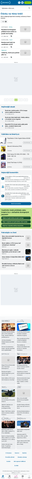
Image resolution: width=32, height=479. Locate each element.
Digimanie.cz (5, 258)
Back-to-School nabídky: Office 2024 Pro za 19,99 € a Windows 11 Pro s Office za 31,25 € (8, 438)
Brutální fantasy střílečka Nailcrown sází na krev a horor (13, 264)
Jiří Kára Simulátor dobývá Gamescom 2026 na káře (8, 342)
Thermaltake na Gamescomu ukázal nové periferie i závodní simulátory (23, 347)
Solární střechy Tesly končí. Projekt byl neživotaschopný (7, 446)
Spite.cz (4, 246)
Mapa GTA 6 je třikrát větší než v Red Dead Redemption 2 (8, 366)
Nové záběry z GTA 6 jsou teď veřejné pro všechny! (11, 244)
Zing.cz (4, 240)
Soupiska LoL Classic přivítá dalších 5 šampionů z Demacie (23, 373)
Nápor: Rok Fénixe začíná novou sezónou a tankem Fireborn (8, 413)
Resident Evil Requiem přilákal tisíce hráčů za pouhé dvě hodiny (8, 31)
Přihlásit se (28, 2)
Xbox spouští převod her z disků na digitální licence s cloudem (23, 340)
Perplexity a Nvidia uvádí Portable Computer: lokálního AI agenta (23, 333)
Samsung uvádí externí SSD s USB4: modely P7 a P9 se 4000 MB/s (8, 431)
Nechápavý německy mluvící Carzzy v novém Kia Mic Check (23, 366)
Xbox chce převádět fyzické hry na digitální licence (13, 237)
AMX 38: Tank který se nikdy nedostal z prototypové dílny (7, 406)
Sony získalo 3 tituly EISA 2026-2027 (13, 257)
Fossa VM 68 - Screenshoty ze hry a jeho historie (8, 400)
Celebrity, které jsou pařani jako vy (10, 53)
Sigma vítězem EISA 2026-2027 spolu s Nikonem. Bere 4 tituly (23, 442)
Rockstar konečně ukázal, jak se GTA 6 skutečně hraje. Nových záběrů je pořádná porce (8, 334)
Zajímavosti (3, 50)
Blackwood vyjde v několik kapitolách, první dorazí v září (11, 251)
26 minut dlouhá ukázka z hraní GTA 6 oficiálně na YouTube (23, 413)
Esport (10, 39)
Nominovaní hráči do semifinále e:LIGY (8, 43)
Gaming (10, 27)
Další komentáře (16, 203)
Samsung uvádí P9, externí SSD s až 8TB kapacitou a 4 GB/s (22, 436)
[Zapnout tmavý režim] (22, 2)
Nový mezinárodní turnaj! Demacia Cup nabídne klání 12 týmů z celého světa (23, 380)
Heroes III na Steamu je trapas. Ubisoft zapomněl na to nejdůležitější (8, 348)
